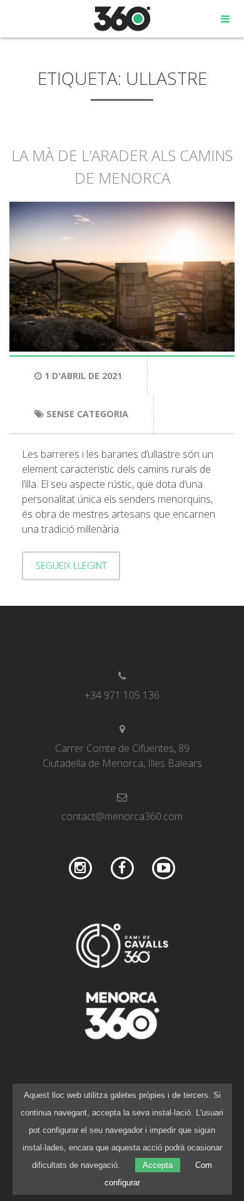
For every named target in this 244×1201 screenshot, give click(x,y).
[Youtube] (163, 868)
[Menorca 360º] (122, 1017)
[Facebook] (122, 868)
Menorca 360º (122, 18)
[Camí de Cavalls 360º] (122, 947)
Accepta (158, 1165)
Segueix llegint (71, 565)
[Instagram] (80, 868)
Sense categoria (87, 414)
